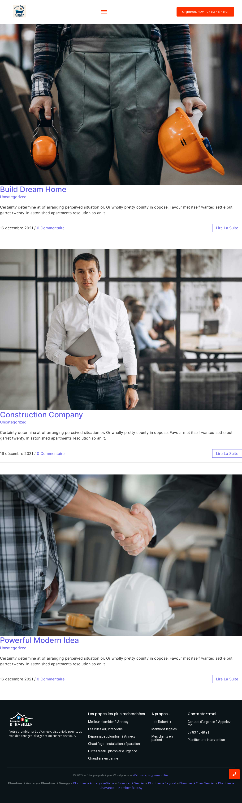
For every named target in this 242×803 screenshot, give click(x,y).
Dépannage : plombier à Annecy (111, 736)
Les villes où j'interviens (105, 729)
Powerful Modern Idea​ (39, 640)
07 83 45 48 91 (198, 732)
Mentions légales (164, 729)
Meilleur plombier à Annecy (108, 722)
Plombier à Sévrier (131, 783)
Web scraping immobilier (151, 775)
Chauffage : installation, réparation (114, 744)
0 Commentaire (51, 228)
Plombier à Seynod (162, 783)
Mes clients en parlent (162, 738)
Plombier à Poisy (130, 788)
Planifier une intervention (206, 740)
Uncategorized (13, 196)
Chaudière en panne (103, 758)
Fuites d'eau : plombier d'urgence (112, 751)
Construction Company (41, 414)
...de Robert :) (161, 722)
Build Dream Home (33, 189)
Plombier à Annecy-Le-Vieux (93, 783)
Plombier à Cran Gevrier (197, 783)
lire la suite (227, 228)
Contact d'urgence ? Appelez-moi (210, 723)
